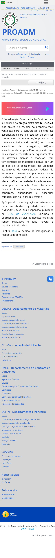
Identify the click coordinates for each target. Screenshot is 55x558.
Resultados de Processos (13, 334)
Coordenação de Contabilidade (16, 423)
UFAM (31, 529)
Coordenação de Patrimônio (14, 327)
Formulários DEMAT (11, 330)
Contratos (6, 390)
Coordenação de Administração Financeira (21, 419)
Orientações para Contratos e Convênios (20, 386)
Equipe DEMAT (8, 316)
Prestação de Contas (11, 400)
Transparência (8, 300)
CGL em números (9, 356)
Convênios (6, 393)
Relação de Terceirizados (13, 404)
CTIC (23, 529)
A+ (31, 10)
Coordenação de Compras (13, 320)
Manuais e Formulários (12, 430)
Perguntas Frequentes (12, 353)
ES (51, 10)
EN (47, 10)
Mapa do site (43, 8)
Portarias (6, 293)
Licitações (6, 360)
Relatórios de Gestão (11, 337)
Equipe (5, 383)
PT (43, 10)
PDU (48, 68)
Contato (31, 57)
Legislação (35, 54)
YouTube (6, 482)
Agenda (5, 290)
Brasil (9, 2)
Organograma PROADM (12, 297)
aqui (15, 231)
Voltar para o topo (43, 263)
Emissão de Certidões (11, 433)
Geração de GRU (9, 440)
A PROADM (6, 68)
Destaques (20, 74)
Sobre (4, 283)
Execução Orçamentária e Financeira (18, 426)
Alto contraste (28, 8)
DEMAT (17, 68)
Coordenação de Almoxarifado (15, 323)
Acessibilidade (12, 8)
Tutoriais (6, 444)
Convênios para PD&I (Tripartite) (16, 397)
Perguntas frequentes (18, 54)
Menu (42, 82)
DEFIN (38, 68)
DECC (27, 68)
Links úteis (6, 463)
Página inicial (7, 74)
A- (38, 10)
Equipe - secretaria (10, 286)
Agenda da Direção (10, 379)
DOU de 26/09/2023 (21, 214)
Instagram (6, 479)
